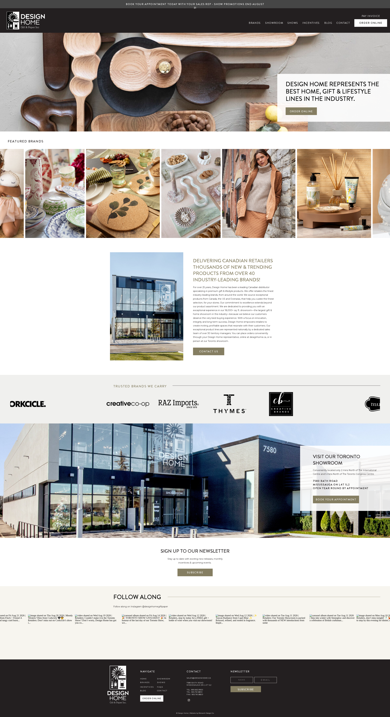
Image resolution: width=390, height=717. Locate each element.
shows (161, 682)
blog (143, 691)
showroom (163, 679)
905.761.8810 (196, 692)
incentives (147, 687)
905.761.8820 (197, 694)
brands (145, 682)
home (143, 679)
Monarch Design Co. (206, 713)
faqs (160, 687)
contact (162, 691)
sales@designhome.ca (199, 678)
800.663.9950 (197, 690)
